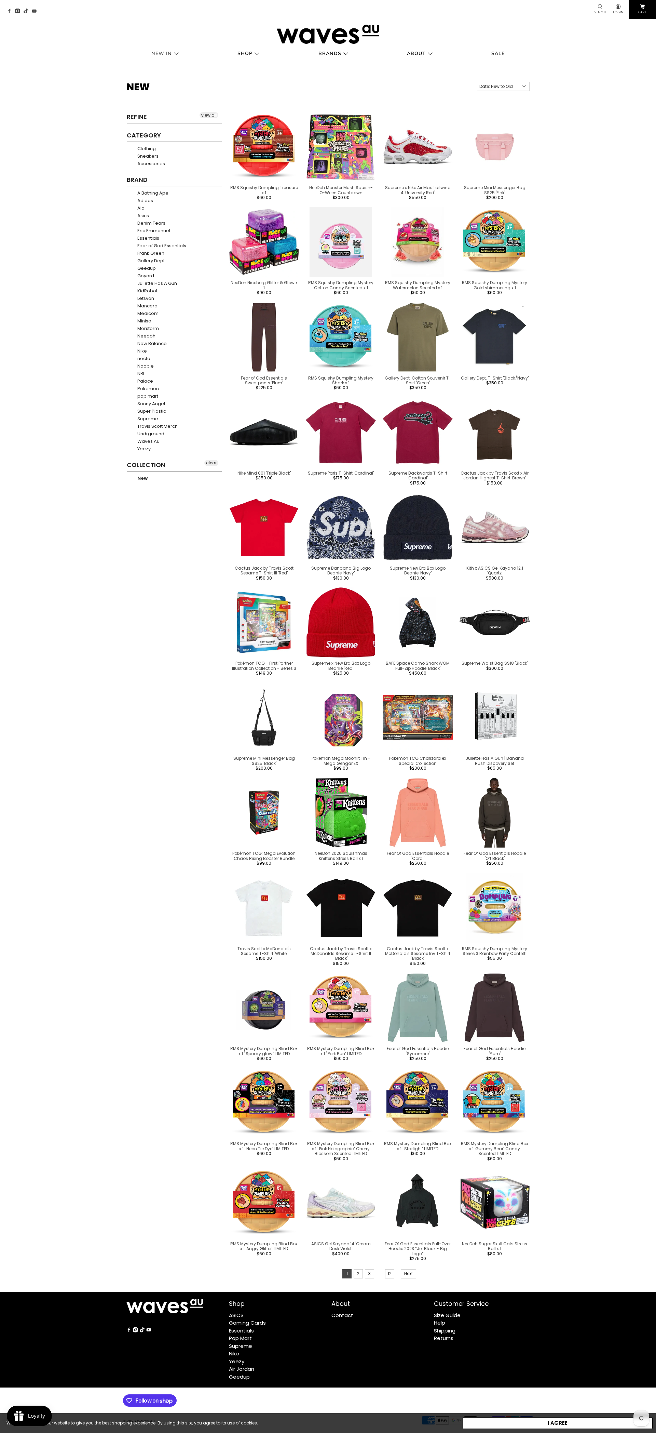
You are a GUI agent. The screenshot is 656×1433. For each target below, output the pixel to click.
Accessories (150, 163)
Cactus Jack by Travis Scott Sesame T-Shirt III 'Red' (264, 570)
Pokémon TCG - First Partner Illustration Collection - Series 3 (264, 665)
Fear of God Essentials (161, 245)
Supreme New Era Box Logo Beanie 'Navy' (418, 570)
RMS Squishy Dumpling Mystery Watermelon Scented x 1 (417, 285)
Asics (142, 215)
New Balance (151, 343)
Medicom (147, 313)
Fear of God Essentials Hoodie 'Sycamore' (418, 1051)
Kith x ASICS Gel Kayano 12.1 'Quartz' (494, 570)
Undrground (150, 433)
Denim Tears (150, 223)
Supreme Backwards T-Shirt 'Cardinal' (417, 475)
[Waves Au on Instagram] (19, 11)
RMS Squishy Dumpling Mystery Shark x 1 (340, 380)
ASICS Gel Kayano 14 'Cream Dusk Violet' (341, 1246)
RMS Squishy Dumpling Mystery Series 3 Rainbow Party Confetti (494, 951)
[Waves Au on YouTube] (36, 11)
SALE (498, 53)
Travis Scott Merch (157, 426)
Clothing (146, 148)
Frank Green (150, 253)
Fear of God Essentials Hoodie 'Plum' (494, 1051)
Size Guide (447, 1315)
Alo (140, 208)
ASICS (236, 1315)
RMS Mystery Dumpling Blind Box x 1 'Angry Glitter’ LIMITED (264, 1246)
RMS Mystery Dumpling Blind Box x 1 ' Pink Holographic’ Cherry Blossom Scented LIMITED (340, 1148)
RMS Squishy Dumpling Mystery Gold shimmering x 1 (494, 285)
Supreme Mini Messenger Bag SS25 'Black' (264, 760)
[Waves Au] (328, 34)
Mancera (147, 306)
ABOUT (416, 53)
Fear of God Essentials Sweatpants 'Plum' (264, 380)
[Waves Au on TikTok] (28, 11)
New (142, 478)
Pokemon (147, 388)
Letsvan (145, 298)
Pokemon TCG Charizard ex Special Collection (417, 760)
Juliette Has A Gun (156, 283)
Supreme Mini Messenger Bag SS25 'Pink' (494, 190)
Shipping (444, 1330)
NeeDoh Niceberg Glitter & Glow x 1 (264, 285)
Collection (146, 465)
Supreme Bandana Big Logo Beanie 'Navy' (341, 570)
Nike (141, 351)
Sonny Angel (150, 403)
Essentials (147, 238)
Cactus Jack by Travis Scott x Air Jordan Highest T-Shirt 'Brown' (495, 475)
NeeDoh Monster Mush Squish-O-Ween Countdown (341, 190)
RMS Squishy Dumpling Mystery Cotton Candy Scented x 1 (340, 285)
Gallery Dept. (151, 260)
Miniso (143, 321)
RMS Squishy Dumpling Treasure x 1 (264, 190)
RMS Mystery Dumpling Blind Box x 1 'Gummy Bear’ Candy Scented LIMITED (494, 1148)
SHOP (244, 53)
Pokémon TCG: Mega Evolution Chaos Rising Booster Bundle (264, 855)
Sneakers (147, 156)
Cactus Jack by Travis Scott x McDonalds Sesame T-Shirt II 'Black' (341, 953)
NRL (140, 373)
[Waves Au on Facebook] (11, 11)
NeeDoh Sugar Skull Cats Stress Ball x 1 (494, 1246)
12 (390, 1273)
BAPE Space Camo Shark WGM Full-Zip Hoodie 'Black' (418, 665)
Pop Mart (240, 1338)
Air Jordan (241, 1368)
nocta (143, 358)
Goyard (145, 276)
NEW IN (161, 53)
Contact (342, 1315)
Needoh (145, 336)
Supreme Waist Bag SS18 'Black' (495, 663)
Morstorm (147, 328)
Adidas (144, 200)
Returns (443, 1338)
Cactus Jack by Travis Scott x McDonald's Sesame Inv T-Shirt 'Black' (417, 953)
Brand (137, 179)
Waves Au (148, 441)
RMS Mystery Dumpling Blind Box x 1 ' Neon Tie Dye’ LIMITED (264, 1146)
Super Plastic (151, 411)
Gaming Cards (247, 1322)
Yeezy (143, 449)
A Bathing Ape (152, 193)
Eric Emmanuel (153, 230)
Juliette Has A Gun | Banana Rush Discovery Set (495, 760)
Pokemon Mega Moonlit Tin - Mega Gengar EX (341, 760)
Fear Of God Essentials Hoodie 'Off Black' (495, 855)
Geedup (146, 268)
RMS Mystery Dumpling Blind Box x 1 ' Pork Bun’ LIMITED (340, 1051)
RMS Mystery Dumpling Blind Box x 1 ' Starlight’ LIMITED (417, 1146)
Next (408, 1273)
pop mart (147, 396)
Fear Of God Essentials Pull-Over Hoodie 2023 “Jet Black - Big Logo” (418, 1249)
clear (211, 463)
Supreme (147, 418)
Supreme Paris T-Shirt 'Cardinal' (341, 473)
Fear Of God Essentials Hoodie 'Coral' (418, 855)
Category (144, 135)
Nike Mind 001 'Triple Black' (264, 473)
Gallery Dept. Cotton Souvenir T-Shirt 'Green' (418, 380)
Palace (144, 381)
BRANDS (329, 53)
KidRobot (147, 291)
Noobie (145, 366)
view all (209, 115)
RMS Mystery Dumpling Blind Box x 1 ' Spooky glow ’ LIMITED (264, 1051)
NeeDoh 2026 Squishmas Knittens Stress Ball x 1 (341, 855)
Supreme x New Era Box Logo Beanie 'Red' (341, 665)
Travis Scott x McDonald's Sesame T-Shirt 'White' (264, 951)
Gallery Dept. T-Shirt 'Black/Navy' (495, 378)
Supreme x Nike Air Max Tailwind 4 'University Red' (418, 190)
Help (439, 1322)
